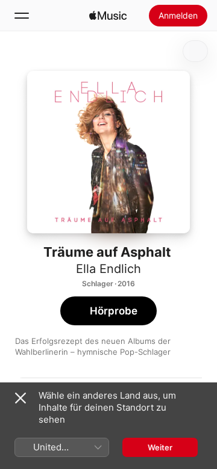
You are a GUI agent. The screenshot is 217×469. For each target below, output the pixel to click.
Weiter (160, 447)
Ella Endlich (108, 269)
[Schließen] (20, 398)
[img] (108, 15)
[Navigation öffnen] (21, 15)
